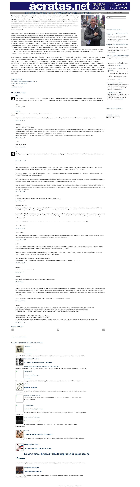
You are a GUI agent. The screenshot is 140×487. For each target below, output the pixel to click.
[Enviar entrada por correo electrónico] (12, 85)
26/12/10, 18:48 (21, 191)
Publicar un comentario (17, 326)
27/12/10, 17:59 (21, 239)
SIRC (22, 86)
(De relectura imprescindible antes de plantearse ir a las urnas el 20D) (41, 362)
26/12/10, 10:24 (21, 137)
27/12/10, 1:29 (20, 201)
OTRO (19, 86)
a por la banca (120, 83)
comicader (108, 44)
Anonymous (109, 33)
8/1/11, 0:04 (19, 272)
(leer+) (119, 41)
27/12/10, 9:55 (20, 228)
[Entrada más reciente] (12, 330)
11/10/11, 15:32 (21, 322)
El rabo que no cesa (110, 68)
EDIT (17, 96)
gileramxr (18, 111)
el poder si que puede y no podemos (121, 55)
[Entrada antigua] (103, 330)
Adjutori (108, 55)
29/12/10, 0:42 (20, 263)
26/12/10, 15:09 (21, 160)
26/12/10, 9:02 (20, 107)
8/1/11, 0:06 (19, 282)
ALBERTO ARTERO (16, 79)
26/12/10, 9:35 (20, 120)
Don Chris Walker (110, 83)
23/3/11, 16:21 (20, 301)
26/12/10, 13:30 (21, 147)
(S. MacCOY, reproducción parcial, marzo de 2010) (24, 81)
